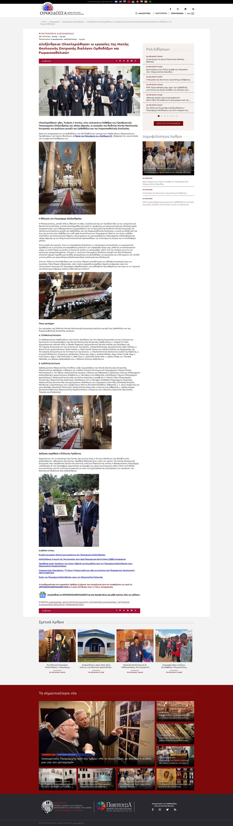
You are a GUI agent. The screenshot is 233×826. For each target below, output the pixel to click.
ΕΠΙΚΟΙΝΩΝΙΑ (177, 13)
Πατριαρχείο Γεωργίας (89, 781)
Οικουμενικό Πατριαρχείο (67, 754)
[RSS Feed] (190, 9)
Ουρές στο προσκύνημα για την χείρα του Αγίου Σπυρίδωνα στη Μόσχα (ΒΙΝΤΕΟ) (173, 739)
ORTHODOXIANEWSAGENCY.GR (53, 587)
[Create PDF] (135, 61)
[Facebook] (167, 9)
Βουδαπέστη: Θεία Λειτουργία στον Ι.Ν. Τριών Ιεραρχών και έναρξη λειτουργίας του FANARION (57, 785)
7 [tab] (177, 116)
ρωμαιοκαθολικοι (75, 605)
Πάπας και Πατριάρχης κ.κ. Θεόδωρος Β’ (93, 136)
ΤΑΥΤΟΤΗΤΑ (161, 13)
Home (43, 22)
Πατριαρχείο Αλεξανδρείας (73, 22)
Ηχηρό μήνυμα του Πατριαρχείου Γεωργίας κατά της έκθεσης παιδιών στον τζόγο (95, 785)
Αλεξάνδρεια (55, 602)
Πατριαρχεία (54, 22)
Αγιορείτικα (163, 781)
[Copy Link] (124, 61)
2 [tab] (162, 116)
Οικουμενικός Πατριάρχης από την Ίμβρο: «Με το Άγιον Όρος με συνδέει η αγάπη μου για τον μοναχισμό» (96, 760)
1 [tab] (159, 116)
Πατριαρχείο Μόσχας (167, 735)
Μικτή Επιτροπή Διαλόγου (75, 602)
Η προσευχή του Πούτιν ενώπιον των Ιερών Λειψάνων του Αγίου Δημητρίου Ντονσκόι (173, 762)
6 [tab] (174, 116)
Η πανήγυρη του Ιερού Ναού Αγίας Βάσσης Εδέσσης (135, 785)
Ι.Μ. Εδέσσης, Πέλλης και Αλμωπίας (134, 781)
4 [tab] (168, 116)
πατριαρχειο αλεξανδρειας (103, 602)
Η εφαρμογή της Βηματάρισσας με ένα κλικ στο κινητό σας (175, 785)
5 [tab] (171, 116)
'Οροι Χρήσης (78, 823)
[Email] (131, 61)
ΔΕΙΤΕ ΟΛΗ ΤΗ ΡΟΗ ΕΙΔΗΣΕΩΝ (168, 123)
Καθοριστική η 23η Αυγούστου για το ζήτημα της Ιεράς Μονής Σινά (174, 716)
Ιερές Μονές (164, 712)
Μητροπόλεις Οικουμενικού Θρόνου (55, 781)
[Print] (128, 61)
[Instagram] (175, 9)
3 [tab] (165, 116)
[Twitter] (182, 9)
